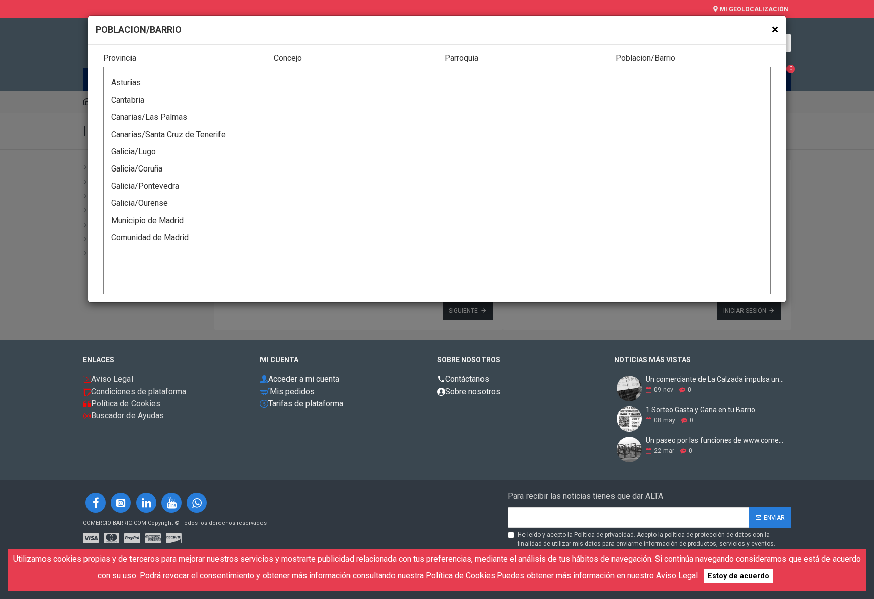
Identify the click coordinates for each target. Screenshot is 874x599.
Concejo (288, 58)
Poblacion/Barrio (645, 58)
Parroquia (461, 58)
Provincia (119, 58)
